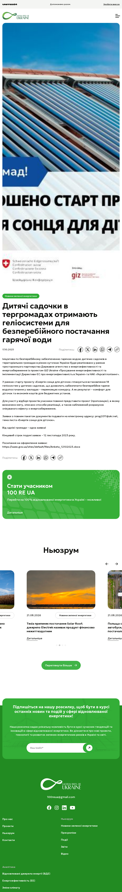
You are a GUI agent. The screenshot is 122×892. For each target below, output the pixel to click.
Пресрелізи (68, 832)
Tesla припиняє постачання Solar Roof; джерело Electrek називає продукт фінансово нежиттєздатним (61, 627)
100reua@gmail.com (61, 797)
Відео (64, 853)
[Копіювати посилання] (117, 349)
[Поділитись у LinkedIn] (95, 349)
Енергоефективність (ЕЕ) (18, 880)
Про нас (7, 819)
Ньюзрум (8, 833)
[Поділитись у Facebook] (80, 349)
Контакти (8, 840)
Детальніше (15, 512)
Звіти (64, 846)
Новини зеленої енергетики (21, 296)
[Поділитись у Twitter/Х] (87, 349)
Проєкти (8, 826)
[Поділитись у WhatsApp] (102, 349)
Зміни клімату (11, 887)
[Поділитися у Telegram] (109, 349)
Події (64, 839)
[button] (107, 564)
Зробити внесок (111, 4)
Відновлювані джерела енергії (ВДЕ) (26, 873)
